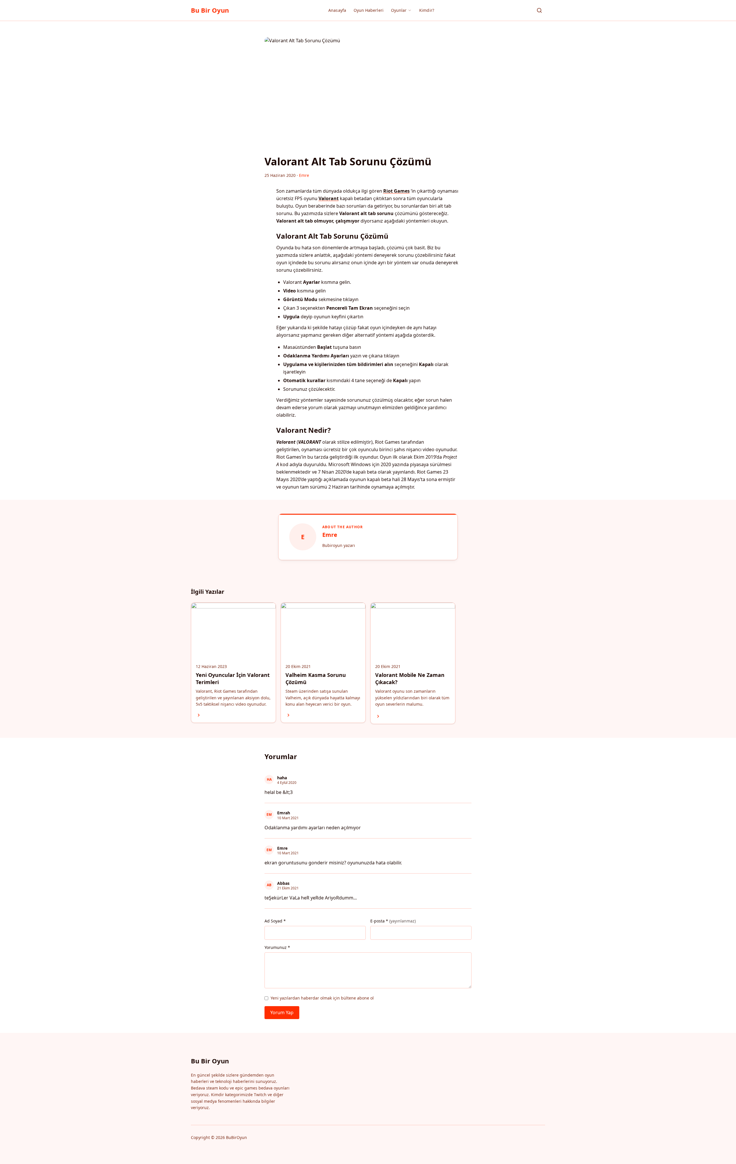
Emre (329, 535)
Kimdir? (426, 10)
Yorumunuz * (277, 947)
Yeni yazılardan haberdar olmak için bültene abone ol (322, 998)
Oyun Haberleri (369, 10)
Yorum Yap (282, 1012)
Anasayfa (337, 10)
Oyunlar (399, 10)
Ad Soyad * (275, 921)
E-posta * (393, 921)
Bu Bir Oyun (210, 10)
